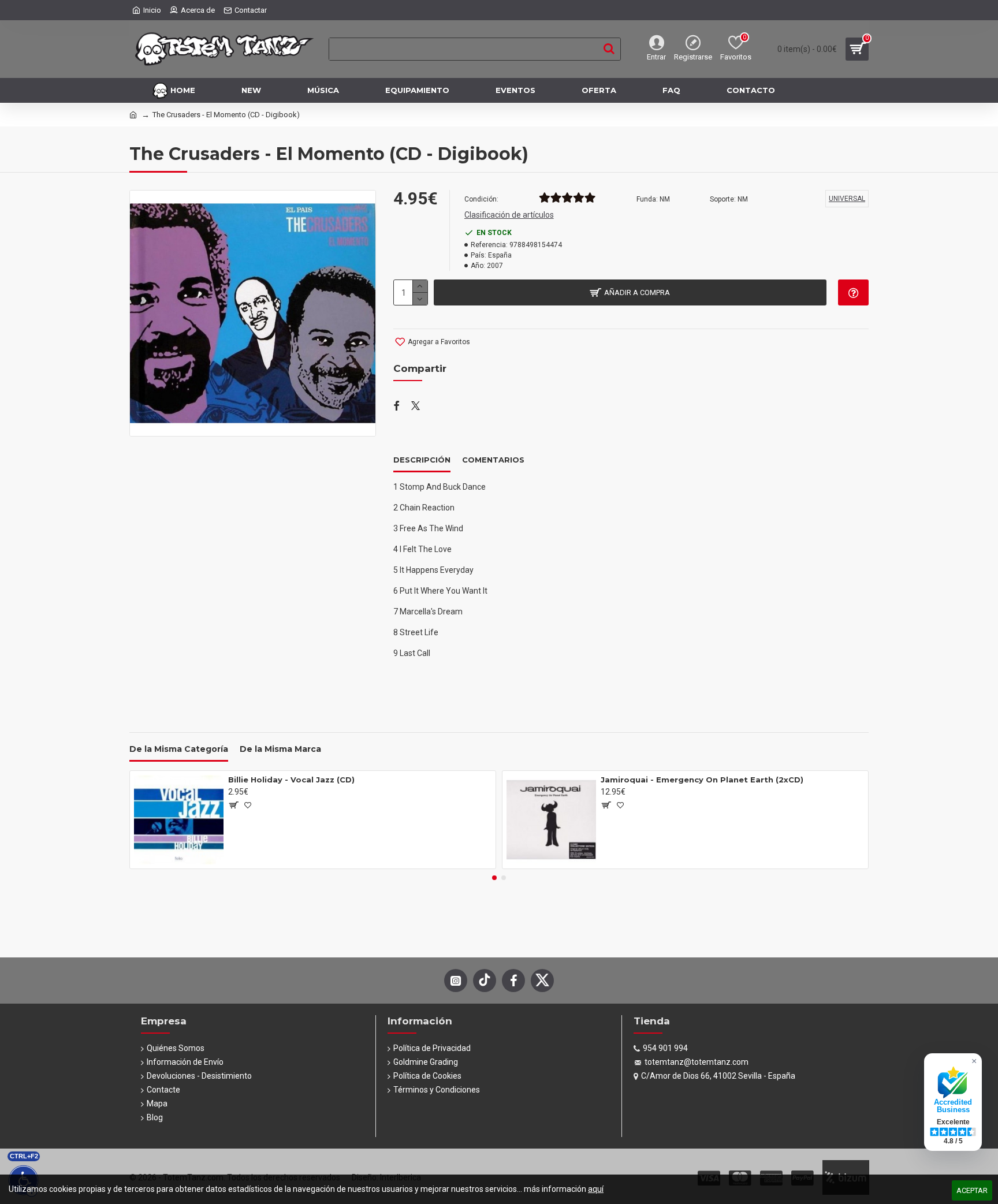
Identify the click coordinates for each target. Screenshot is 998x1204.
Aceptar (972, 1190)
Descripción (421, 459)
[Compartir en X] (415, 406)
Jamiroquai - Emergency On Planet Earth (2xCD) (702, 779)
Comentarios (493, 459)
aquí (596, 1189)
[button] (494, 877)
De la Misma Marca (280, 749)
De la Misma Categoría (178, 749)
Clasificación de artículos (509, 214)
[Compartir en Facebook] (396, 406)
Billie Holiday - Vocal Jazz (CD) (291, 779)
